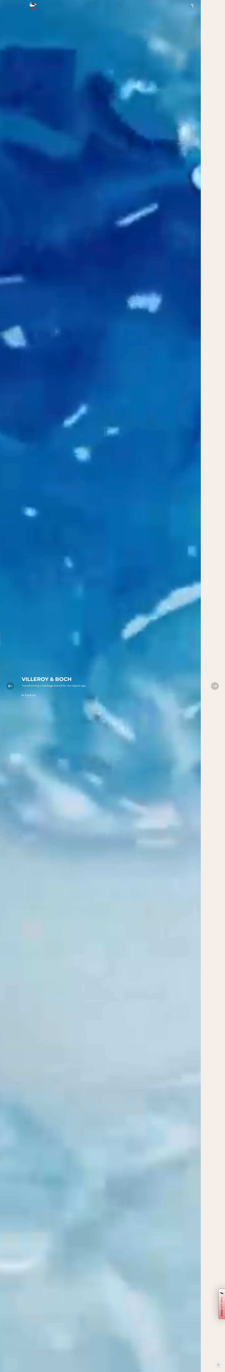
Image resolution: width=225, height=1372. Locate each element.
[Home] (32, 5)
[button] (191, 5)
